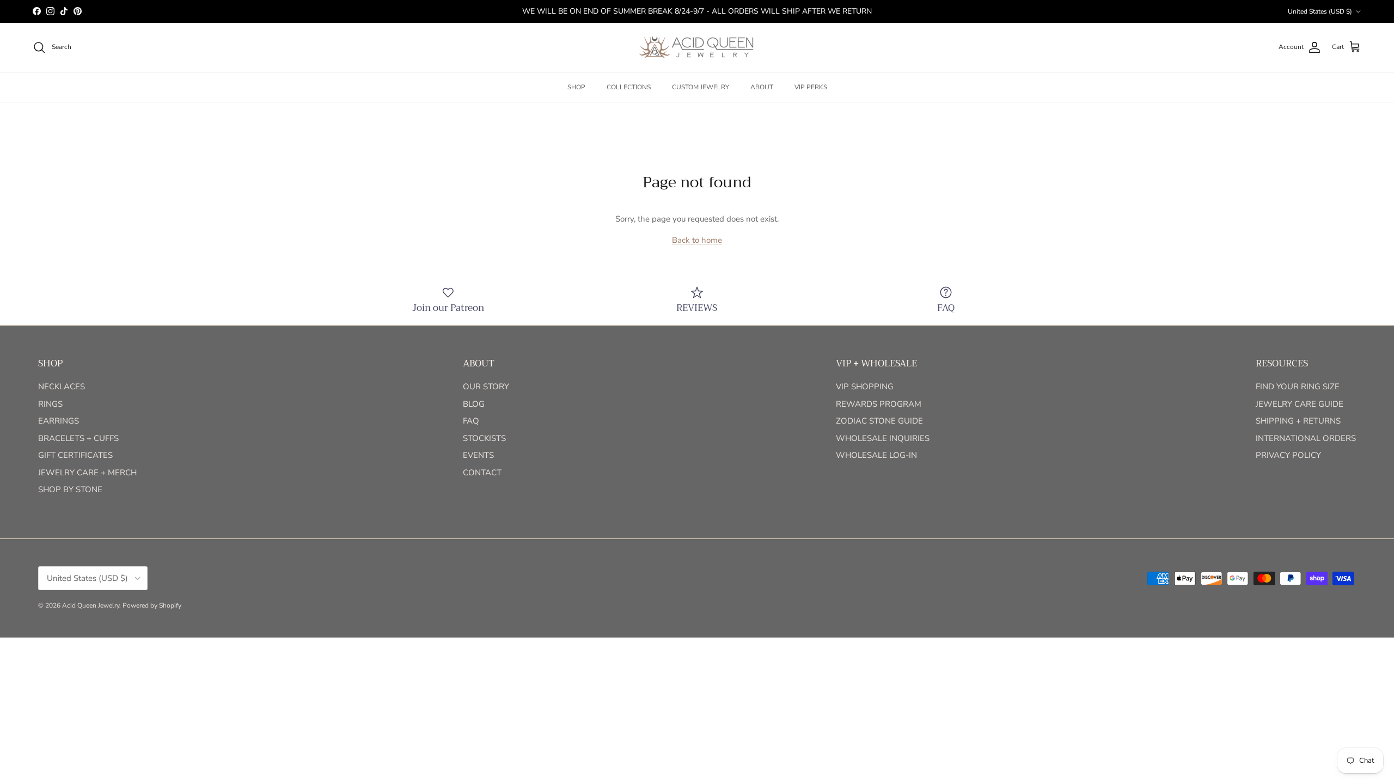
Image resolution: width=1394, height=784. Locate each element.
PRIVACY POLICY (1288, 455)
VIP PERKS (810, 87)
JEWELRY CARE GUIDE (1299, 404)
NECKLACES (61, 386)
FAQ (471, 420)
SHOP (576, 87)
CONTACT (482, 472)
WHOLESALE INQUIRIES (883, 438)
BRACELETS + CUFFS (78, 438)
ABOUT (761, 87)
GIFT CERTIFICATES (75, 455)
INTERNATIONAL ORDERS (1306, 438)
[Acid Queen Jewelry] (697, 47)
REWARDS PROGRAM (878, 404)
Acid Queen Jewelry (90, 605)
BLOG (474, 404)
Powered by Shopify (152, 605)
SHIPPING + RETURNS (1298, 420)
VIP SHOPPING (865, 386)
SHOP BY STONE (70, 489)
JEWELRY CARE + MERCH (87, 472)
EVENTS (478, 455)
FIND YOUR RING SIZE (1298, 386)
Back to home (697, 240)
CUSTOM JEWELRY (700, 87)
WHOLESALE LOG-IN (876, 455)
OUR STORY (486, 386)
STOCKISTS (484, 438)
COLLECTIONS (629, 87)
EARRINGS (58, 420)
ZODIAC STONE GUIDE (879, 420)
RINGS (50, 404)
